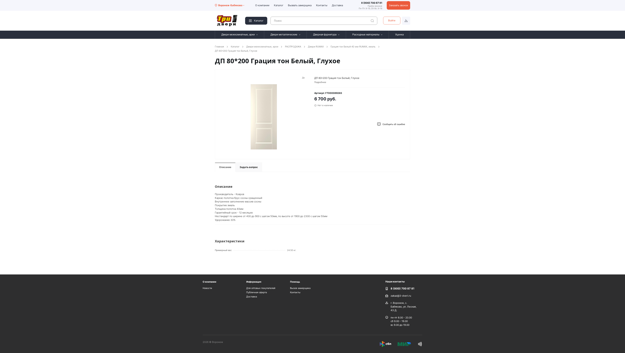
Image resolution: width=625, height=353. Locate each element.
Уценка (399, 34)
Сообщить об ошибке (393, 124)
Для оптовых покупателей (260, 288)
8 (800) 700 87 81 (371, 2)
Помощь (295, 281)
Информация (253, 281)
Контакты (321, 5)
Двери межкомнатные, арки (238, 34)
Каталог (278, 5)
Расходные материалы (365, 34)
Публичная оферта (256, 292)
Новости (207, 288)
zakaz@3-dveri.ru (401, 295)
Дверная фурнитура (324, 34)
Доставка (337, 5)
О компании (262, 5)
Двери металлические (284, 34)
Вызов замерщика (300, 288)
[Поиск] (372, 20)
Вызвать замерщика (300, 5)
